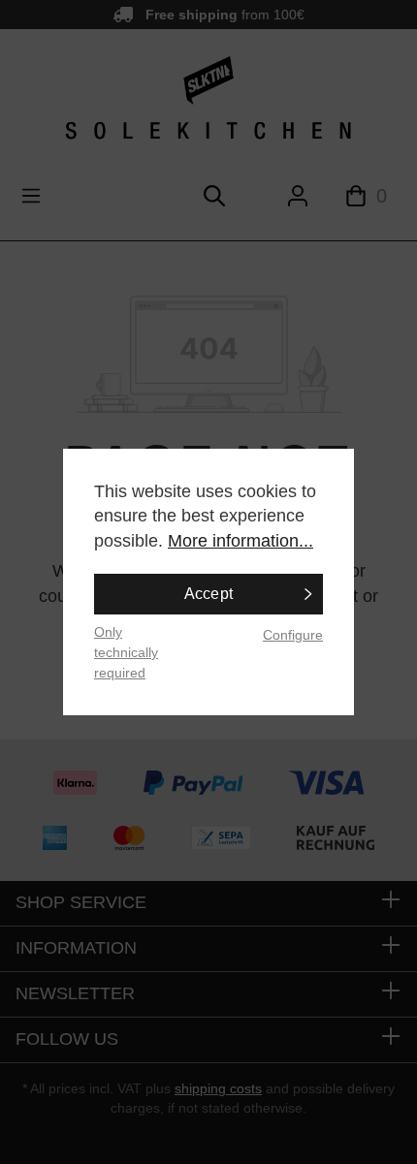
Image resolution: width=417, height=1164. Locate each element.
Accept (209, 593)
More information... (240, 541)
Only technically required (126, 651)
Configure (293, 635)
